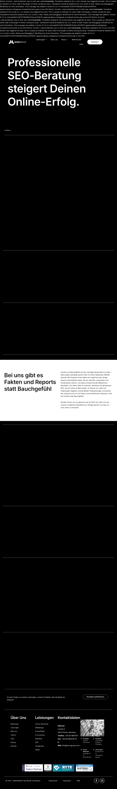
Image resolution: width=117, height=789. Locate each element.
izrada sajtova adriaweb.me (12, 782)
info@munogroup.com (71, 745)
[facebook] (96, 780)
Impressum (67, 781)
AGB (78, 781)
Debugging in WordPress (61, 15)
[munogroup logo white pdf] (18, 40)
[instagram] (102, 780)
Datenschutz (53, 781)
